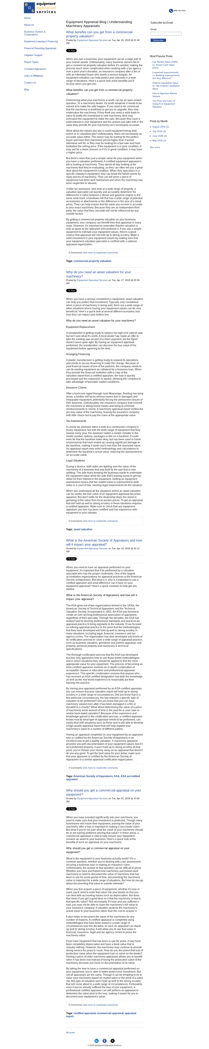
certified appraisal (85, 1013)
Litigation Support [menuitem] (33, 55)
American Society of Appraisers (93, 776)
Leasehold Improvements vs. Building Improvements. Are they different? (166, 75)
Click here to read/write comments (100, 252)
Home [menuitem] (27, 18)
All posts (70, 1032)
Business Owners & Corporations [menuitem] (35, 33)
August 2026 (160, 126)
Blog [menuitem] (26, 89)
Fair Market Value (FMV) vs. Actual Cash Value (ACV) (165, 65)
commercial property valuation (92, 261)
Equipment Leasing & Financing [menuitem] (41, 41)
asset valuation (83, 529)
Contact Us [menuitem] (30, 82)
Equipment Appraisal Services (92, 40)
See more (155, 147)
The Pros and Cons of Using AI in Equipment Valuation (163, 104)
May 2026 (159, 140)
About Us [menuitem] (29, 24)
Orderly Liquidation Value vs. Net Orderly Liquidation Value (166, 86)
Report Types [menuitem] (31, 62)
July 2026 (159, 131)
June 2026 (159, 136)
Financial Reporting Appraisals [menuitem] (40, 48)
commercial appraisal (110, 1013)
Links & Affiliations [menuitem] (33, 75)
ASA (117, 776)
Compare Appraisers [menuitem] (35, 68)
